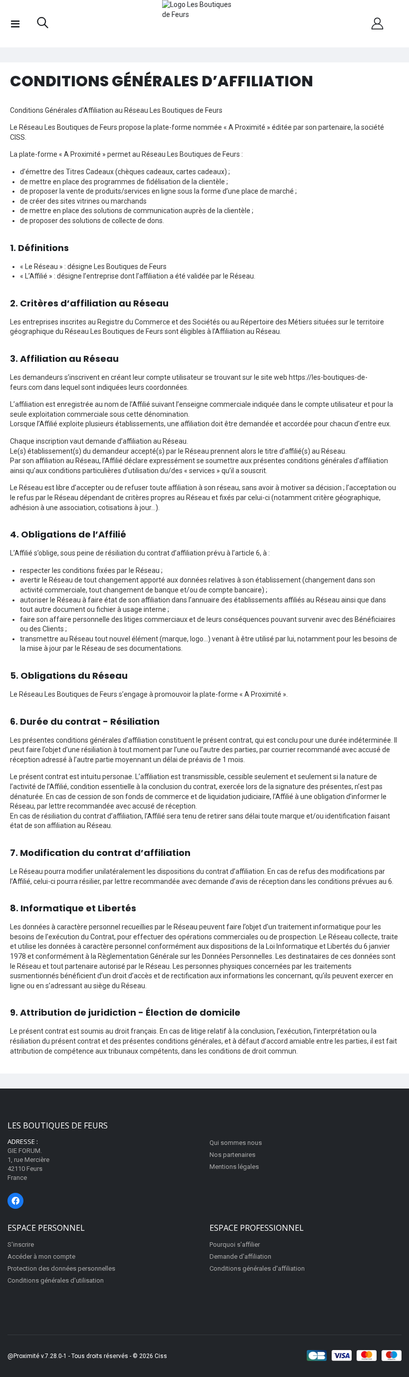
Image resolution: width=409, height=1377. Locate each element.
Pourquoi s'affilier (234, 1244)
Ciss (161, 1356)
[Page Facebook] (15, 1201)
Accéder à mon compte (41, 1256)
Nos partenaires (232, 1154)
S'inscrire (20, 1244)
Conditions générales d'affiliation (257, 1268)
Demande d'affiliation (240, 1256)
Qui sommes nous (235, 1142)
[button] (42, 25)
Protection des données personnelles (61, 1268)
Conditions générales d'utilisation (55, 1280)
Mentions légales (234, 1166)
